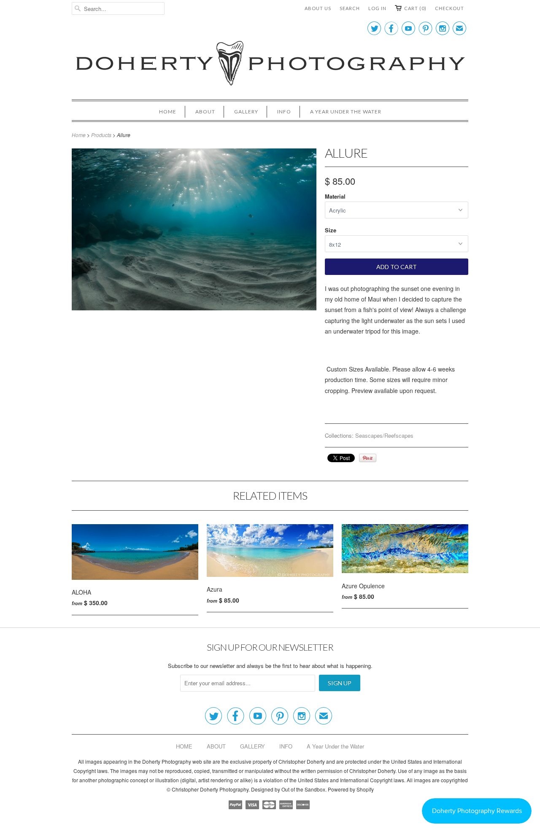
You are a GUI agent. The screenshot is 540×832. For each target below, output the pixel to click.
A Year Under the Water (345, 111)
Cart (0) (415, 8)
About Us (318, 8)
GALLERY (246, 111)
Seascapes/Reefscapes (384, 435)
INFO (284, 111)
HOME (167, 111)
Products (101, 134)
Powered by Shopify (351, 789)
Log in (377, 8)
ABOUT (205, 111)
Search (350, 8)
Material (335, 196)
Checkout (449, 8)
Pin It (367, 458)
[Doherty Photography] (270, 64)
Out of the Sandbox (303, 789)
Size (330, 230)
